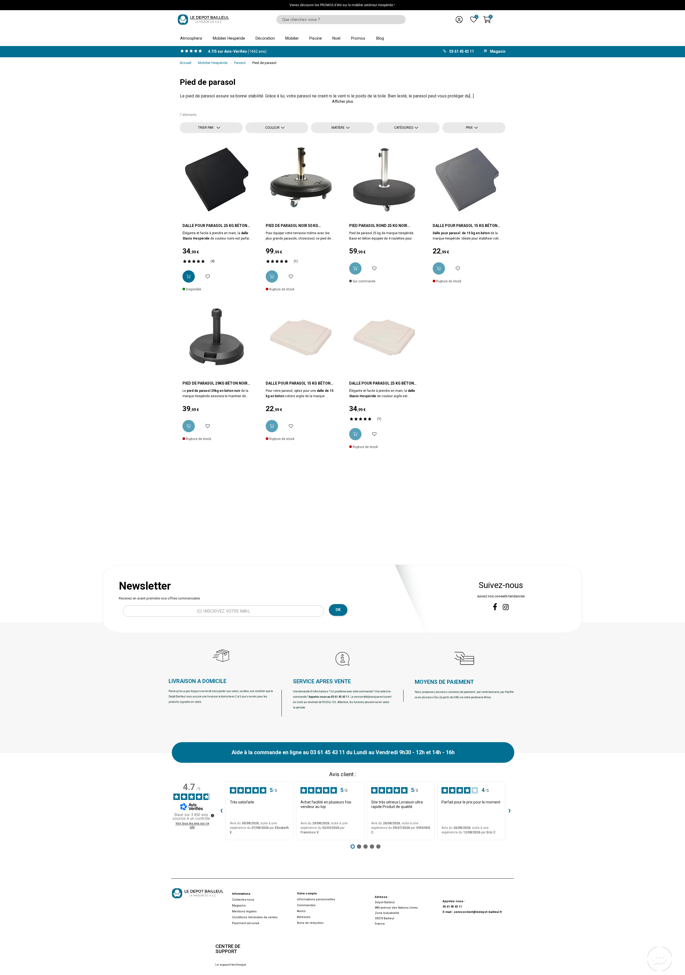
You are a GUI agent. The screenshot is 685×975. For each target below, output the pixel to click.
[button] (342, 101)
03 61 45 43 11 (452, 906)
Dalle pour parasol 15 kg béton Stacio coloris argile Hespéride (298, 383)
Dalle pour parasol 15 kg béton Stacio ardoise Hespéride (465, 225)
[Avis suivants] (509, 811)
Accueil (185, 63)
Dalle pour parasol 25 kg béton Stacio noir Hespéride (214, 225)
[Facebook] (495, 606)
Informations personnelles (316, 899)
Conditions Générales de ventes (254, 917)
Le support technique (230, 964)
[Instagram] (506, 607)
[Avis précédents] (221, 811)
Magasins (239, 905)
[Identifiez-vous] (459, 19)
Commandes (306, 905)
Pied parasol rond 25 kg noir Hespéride (378, 225)
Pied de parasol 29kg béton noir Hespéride (215, 383)
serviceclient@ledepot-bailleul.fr (478, 912)
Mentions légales (244, 911)
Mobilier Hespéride (212, 63)
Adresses (303, 917)
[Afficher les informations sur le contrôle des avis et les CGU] (212, 815)
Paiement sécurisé (245, 923)
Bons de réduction (310, 923)
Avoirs (301, 911)
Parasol (240, 63)
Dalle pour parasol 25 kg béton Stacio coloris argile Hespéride (381, 383)
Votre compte (307, 893)
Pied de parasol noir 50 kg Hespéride (292, 225)
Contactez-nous (243, 899)
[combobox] (339, 19)
